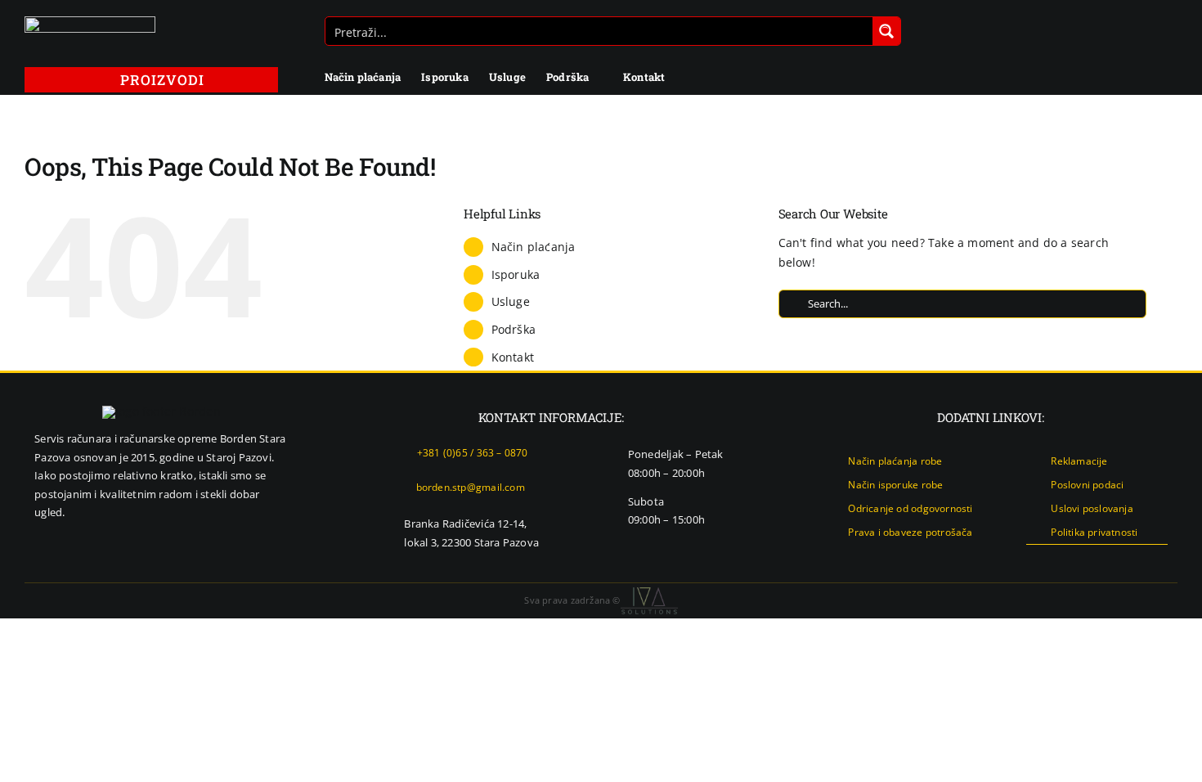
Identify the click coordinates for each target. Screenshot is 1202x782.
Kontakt (512, 357)
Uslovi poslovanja (1092, 508)
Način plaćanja (533, 246)
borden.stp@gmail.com (470, 487)
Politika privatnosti (1094, 532)
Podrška (513, 329)
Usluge (510, 301)
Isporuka (515, 274)
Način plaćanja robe (895, 461)
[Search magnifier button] (886, 31)
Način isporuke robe (895, 485)
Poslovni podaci (1087, 485)
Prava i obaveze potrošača (910, 532)
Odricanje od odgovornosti (910, 508)
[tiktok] (1163, 559)
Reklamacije (1079, 461)
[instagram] (1136, 559)
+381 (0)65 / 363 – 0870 (472, 453)
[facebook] (1110, 559)
